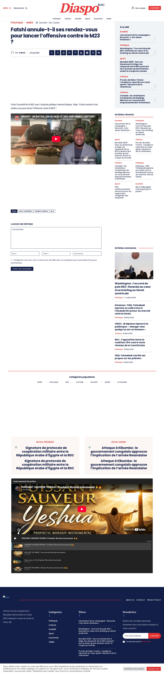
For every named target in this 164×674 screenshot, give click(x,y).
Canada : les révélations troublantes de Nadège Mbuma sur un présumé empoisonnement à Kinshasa (135, 99)
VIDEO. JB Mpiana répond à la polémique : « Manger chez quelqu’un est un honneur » (131, 326)
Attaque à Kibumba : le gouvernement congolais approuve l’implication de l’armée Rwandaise (119, 464)
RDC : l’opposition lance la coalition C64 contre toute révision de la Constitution (130, 342)
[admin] (13, 52)
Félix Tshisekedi (25, 211)
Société (124, 32)
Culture (124, 77)
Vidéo (29, 23)
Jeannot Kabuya (41, 211)
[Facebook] (51, 52)
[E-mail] (93, 52)
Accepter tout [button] (153, 669)
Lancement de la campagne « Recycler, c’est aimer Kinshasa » (135, 37)
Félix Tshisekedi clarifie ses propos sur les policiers (130, 357)
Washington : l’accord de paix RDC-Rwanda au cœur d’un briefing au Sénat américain (135, 50)
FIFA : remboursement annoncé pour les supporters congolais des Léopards (123, 192)
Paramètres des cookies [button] (134, 669)
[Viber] (69, 52)
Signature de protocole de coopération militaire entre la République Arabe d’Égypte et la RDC (45, 464)
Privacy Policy (145, 642)
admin (22, 53)
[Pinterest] (75, 52)
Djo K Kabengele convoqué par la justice (143, 189)
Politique (17, 23)
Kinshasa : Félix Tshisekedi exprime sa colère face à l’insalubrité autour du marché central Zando (144, 171)
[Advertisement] (56, 77)
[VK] (98, 52)
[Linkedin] (81, 52)
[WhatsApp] (63, 52)
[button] (21, 8)
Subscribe (154, 636)
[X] (57, 52)
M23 (52, 211)
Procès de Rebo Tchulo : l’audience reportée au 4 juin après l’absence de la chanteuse (135, 83)
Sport (123, 59)
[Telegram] (87, 52)
